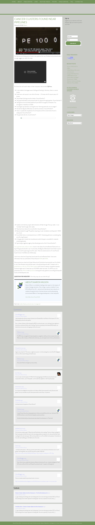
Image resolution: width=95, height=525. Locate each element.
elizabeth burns (19, 428)
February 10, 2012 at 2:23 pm (21, 350)
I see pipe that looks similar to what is (23, 247)
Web (29, 297)
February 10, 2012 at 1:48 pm (21, 316)
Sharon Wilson (40, 282)
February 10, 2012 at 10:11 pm (23, 411)
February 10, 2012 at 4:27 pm (21, 374)
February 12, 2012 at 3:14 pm (22, 460)
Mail (26, 297)
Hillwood (25, 270)
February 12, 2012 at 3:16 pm (21, 476)
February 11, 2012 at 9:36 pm (21, 447)
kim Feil (17, 373)
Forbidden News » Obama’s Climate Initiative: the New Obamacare (29, 506)
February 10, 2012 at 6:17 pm (21, 388)
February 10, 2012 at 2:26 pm (23, 360)
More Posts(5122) (35, 297)
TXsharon (19, 332)
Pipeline (24, 304)
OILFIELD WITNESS (72, 107)
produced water (30, 304)
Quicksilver (32, 270)
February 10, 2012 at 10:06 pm (21, 402)
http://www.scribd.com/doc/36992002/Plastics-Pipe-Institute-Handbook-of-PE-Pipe (34, 453)
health (21, 304)
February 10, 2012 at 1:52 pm (23, 334)
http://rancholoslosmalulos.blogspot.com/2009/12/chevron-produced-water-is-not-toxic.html (36, 481)
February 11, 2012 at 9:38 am (21, 430)
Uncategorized (37, 304)
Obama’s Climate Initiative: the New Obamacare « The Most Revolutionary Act (31, 493)
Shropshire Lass (19, 348)
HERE (40, 259)
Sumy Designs (57, 523)
